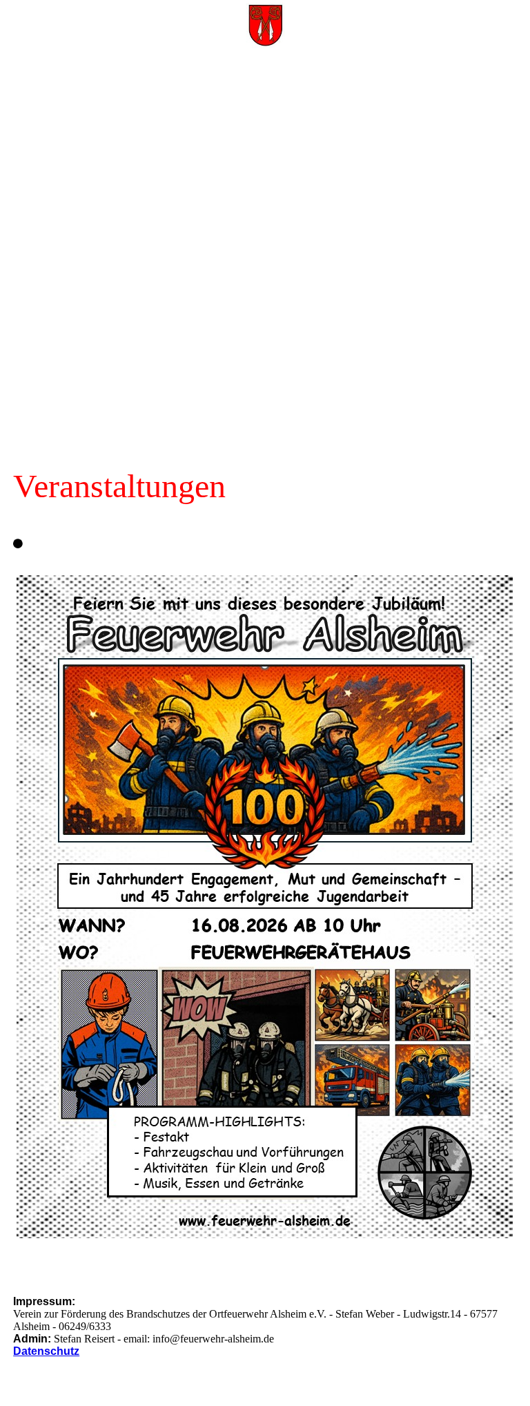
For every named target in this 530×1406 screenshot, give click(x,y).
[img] (265, 24)
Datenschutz (46, 1351)
